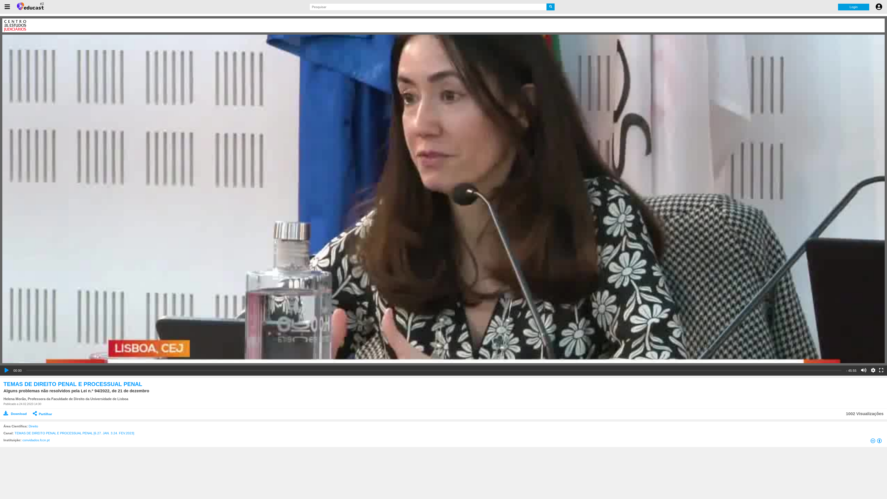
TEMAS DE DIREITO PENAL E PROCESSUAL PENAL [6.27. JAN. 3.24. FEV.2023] (74, 433)
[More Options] (873, 370)
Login (854, 7)
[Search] (551, 6)
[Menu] (7, 7)
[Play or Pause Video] (7, 370)
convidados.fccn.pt (36, 440)
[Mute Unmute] (863, 370)
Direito (33, 426)
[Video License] (877, 441)
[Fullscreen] (881, 370)
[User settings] (878, 6)
